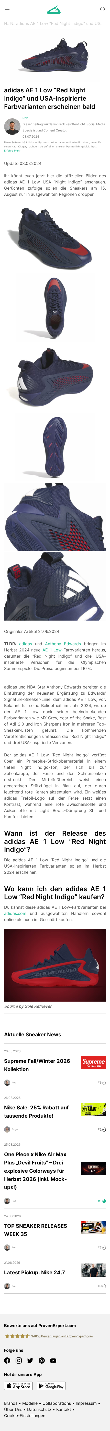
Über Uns (13, 1409)
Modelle (30, 1403)
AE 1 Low (52, 649)
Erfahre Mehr (12, 150)
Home (7, 23)
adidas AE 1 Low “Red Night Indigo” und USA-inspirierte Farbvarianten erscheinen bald (61, 23)
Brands (10, 1403)
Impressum (86, 1403)
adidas (25, 643)
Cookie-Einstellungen (24, 1415)
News (13, 23)
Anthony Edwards (63, 643)
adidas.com (15, 913)
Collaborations (56, 1403)
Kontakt (63, 1409)
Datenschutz (39, 1409)
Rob (25, 118)
